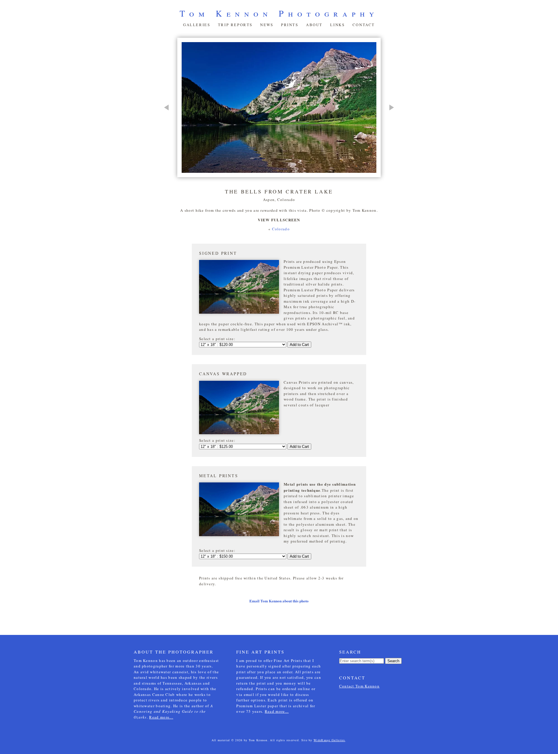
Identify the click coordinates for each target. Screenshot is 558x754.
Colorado (281, 228)
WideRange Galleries (329, 740)
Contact (364, 24)
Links (337, 24)
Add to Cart (299, 344)
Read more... (161, 717)
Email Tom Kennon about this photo (279, 601)
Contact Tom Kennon (359, 686)
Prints (289, 24)
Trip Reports (235, 24)
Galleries (196, 24)
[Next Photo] (389, 133)
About (314, 24)
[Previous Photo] (169, 133)
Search (393, 661)
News (266, 24)
